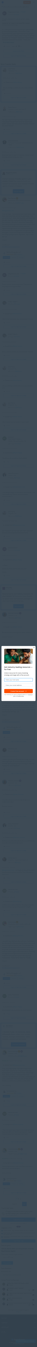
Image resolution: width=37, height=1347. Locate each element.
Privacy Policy (20, 696)
